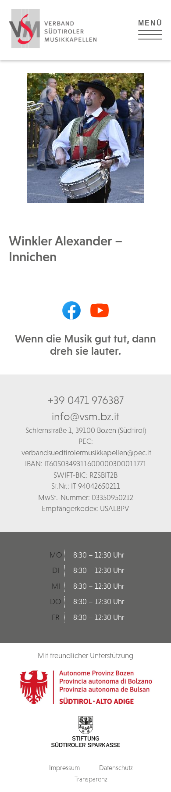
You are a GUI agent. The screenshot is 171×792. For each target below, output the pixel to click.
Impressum (64, 767)
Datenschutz (116, 767)
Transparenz (91, 779)
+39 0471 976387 (86, 400)
